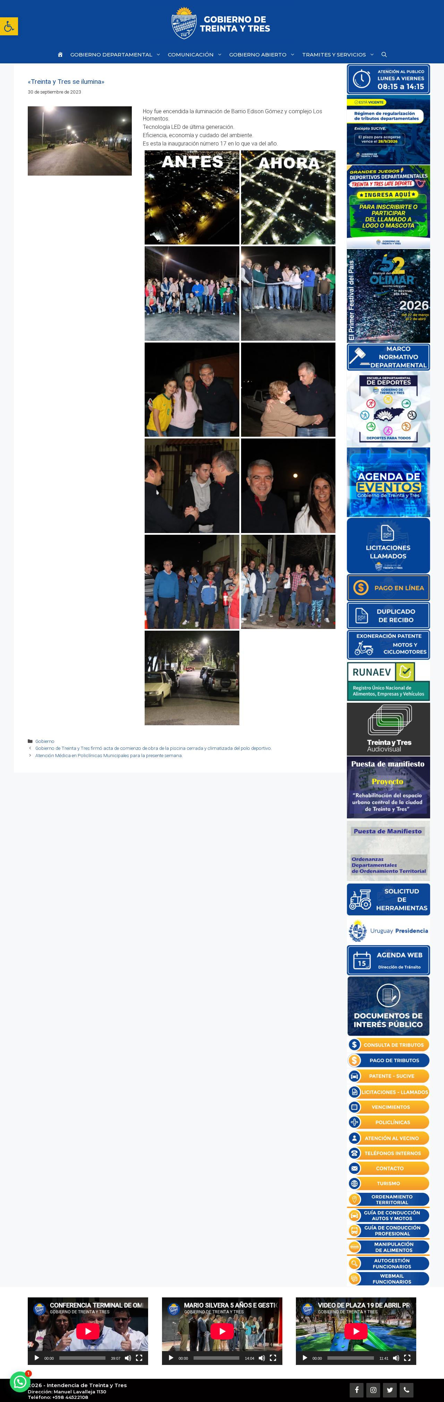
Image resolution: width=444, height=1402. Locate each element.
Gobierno (44, 741)
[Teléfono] (406, 1390)
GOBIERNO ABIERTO (258, 54)
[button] (9, 26)
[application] (88, 1331)
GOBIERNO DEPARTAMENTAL (111, 54)
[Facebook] (357, 1390)
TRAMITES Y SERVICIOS (334, 54)
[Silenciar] (128, 1358)
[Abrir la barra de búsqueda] (384, 54)
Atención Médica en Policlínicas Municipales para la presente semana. (109, 755)
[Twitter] (390, 1390)
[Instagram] (373, 1390)
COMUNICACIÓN (191, 54)
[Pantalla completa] (139, 1358)
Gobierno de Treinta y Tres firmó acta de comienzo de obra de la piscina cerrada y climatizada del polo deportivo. (153, 748)
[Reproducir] (36, 1358)
